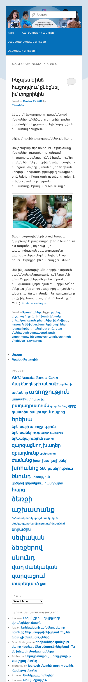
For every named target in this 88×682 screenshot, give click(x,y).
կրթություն (41, 477)
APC (16, 377)
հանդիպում (54, 483)
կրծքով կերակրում (28, 483)
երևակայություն (24, 320)
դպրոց (58, 412)
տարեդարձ (25, 583)
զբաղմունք (25, 453)
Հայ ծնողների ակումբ (35, 384)
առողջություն (49, 392)
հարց (18, 489)
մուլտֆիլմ (58, 523)
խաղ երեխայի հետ (52, 324)
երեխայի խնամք (48, 316)
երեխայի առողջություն (34, 427)
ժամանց (22, 460)
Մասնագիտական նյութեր (27, 41)
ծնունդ (21, 476)
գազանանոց (58, 406)
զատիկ (49, 439)
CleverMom (18, 105)
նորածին (21, 529)
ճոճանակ (18, 518)
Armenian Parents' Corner (40, 377)
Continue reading (34, 303)
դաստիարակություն (31, 412)
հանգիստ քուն (43, 328)
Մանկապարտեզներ (38, 675)
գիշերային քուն (23, 316)
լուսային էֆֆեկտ (24, 324)
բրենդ (55, 312)
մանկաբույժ (33, 518)
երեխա (22, 419)
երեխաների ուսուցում (48, 433)
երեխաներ (22, 432)
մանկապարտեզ (23, 523)
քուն (51, 332)
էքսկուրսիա (48, 453)
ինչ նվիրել (60, 320)
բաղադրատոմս (30, 405)
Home (11, 32)
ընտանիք (44, 320)
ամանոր (20, 392)
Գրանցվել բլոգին (25, 359)
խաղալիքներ (21, 328)
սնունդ (23, 557)
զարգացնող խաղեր (36, 445)
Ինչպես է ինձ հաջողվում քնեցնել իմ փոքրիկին (35, 87)
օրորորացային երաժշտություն (34, 336)
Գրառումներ (31, 312)
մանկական (50, 518)
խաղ (37, 460)
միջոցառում (43, 523)
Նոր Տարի (65, 384)
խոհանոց (25, 468)
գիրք (72, 406)
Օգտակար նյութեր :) (22, 50)
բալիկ (40, 399)
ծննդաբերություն (56, 468)
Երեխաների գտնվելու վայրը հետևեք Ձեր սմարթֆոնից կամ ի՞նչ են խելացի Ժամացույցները (41, 632)
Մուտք (17, 354)
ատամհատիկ (24, 399)
